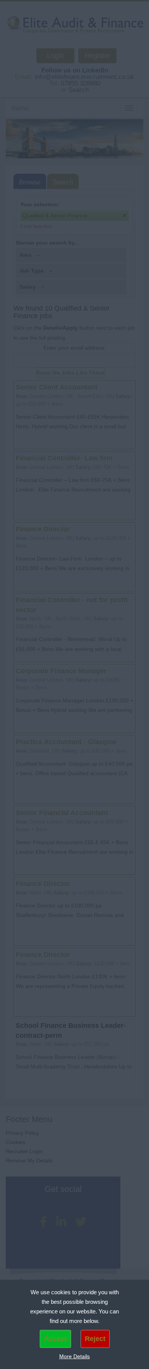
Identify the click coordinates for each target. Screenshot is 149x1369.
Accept (55, 1339)
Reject (95, 1339)
